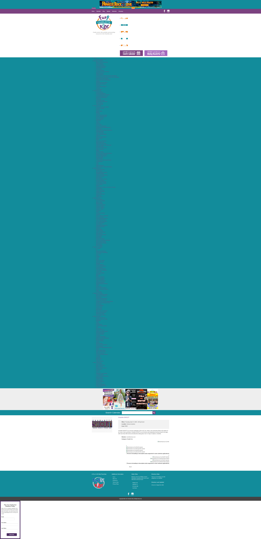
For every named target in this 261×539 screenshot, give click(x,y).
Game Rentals (99, 224)
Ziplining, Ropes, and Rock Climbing (104, 166)
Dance (97, 259)
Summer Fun (99, 383)
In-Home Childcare (100, 70)
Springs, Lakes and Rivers (101, 154)
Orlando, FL (135, 484)
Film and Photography (101, 266)
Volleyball (98, 357)
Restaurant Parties (100, 238)
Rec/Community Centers (101, 147)
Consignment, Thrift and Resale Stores (104, 301)
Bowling (98, 112)
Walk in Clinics (99, 196)
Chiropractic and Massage (101, 175)
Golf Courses (99, 128)
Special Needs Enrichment (102, 283)
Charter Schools (99, 63)
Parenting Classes (100, 279)
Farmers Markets (100, 305)
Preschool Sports (100, 340)
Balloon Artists (99, 202)
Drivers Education (100, 262)
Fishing (97, 122)
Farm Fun (98, 372)
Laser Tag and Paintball (101, 134)
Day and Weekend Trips (101, 116)
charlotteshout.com (130, 437)
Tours (97, 162)
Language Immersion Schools (102, 71)
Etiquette (98, 263)
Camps (95, 58)
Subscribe (11, 534)
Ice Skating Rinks (100, 374)
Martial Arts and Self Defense (102, 338)
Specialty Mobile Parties (101, 243)
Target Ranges (99, 158)
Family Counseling (100, 180)
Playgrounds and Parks (101, 143)
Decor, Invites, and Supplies (102, 215)
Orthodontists (99, 188)
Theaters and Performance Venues (103, 160)
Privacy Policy (116, 484)
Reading (98, 81)
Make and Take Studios (101, 137)
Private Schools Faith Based (102, 78)
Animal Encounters (100, 108)
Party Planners (99, 233)
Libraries (98, 135)
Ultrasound (98, 195)
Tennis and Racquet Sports (102, 354)
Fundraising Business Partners (102, 94)
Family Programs (100, 264)
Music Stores (99, 309)
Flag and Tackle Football (101, 325)
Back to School (99, 366)
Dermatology (99, 177)
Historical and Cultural (101, 268)
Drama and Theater (100, 260)
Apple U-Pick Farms (100, 365)
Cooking (98, 256)
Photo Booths (99, 236)
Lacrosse (98, 335)
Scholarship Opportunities (101, 82)
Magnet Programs (100, 73)
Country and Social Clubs (101, 115)
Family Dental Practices (101, 181)
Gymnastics (98, 328)
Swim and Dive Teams (101, 351)
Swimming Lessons (100, 353)
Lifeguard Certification (101, 336)
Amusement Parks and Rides (102, 107)
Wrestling (98, 359)
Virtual (97, 290)
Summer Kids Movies (100, 384)
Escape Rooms (99, 119)
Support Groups (99, 103)
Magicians (98, 228)
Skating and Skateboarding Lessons (104, 347)
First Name (3, 522)
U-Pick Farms (99, 387)
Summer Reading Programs (102, 289)
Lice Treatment (99, 184)
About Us (115, 478)
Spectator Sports (99, 151)
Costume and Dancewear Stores (103, 302)
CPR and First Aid (100, 176)
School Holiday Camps (101, 59)
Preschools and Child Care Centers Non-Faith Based (107, 77)
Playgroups (98, 98)
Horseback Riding (100, 334)
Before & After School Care (102, 62)
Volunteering (99, 291)
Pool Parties (98, 237)
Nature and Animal (100, 277)
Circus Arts (98, 253)
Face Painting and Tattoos (101, 218)
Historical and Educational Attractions (104, 130)
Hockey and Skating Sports (102, 331)
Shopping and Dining (97, 293)
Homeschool (99, 69)
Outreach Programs (100, 278)
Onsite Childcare (99, 74)
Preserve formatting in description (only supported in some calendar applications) (148, 453)
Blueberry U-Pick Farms (101, 368)
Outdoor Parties (99, 230)
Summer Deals (99, 380)
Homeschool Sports (100, 332)
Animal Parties (99, 199)
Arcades (98, 109)
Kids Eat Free (99, 308)
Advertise (114, 11)
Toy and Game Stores (101, 315)
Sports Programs (97, 316)
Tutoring (98, 88)
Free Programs (99, 267)
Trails (97, 164)
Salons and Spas (99, 149)
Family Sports (99, 324)
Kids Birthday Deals (100, 226)
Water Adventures (100, 165)
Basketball (98, 320)
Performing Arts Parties (101, 234)
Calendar (98, 11)
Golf (97, 327)
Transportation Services (101, 86)
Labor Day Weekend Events (102, 376)
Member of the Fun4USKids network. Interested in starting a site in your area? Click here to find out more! (140, 478)
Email (2, 516)
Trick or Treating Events (101, 385)
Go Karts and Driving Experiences (103, 127)
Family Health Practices (101, 183)
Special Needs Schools (101, 84)
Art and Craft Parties (100, 200)
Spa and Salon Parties (101, 241)
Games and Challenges (101, 126)
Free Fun (98, 123)
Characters (98, 210)
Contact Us (115, 480)
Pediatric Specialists (100, 191)
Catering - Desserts (100, 207)
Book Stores (98, 297)
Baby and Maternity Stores (102, 294)
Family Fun (130, 439)
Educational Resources (101, 66)
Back (130, 466)
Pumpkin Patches (100, 378)
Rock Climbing (99, 343)
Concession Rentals (100, 213)
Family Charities (99, 92)
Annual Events (99, 363)
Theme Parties (99, 245)
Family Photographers (101, 93)
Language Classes (100, 272)
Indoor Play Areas (100, 132)
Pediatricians (99, 192)
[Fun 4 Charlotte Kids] (104, 22)
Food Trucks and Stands (101, 221)
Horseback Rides (100, 131)
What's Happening (97, 362)
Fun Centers (99, 124)
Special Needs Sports (100, 350)
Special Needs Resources (101, 101)
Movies (97, 139)
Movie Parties (99, 229)
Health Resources (97, 168)
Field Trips (98, 120)
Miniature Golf (99, 138)
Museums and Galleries (101, 141)
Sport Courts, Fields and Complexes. (104, 153)
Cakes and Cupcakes (100, 204)
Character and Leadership (101, 252)
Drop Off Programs (100, 65)
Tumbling (98, 355)
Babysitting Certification (101, 251)
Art (96, 249)
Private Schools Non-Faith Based (103, 79)
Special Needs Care (100, 194)
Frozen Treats (99, 306)
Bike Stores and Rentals (101, 296)
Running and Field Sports (101, 344)
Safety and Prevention (101, 281)
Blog (104, 11)
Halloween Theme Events (101, 373)
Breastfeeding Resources (101, 172)
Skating (97, 150)
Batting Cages (99, 111)
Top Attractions (99, 161)
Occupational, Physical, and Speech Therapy (105, 187)
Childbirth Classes (100, 173)
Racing (97, 342)
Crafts (97, 257)
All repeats (140, 447)
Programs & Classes (97, 247)
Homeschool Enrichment (101, 270)
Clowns (97, 211)
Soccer (97, 349)
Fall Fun (98, 370)
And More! (135, 488)
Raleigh (133, 8)
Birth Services (99, 171)
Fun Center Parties (100, 222)
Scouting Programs (100, 282)
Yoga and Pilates (99, 361)
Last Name (3, 528)
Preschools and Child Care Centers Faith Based (106, 75)
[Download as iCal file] (163, 441)
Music (97, 275)
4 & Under (98, 248)
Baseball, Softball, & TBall (101, 319)
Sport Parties (99, 244)
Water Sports (99, 358)
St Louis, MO (135, 486)
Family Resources (97, 90)
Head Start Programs (100, 67)
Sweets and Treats (100, 313)
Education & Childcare (98, 60)
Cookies (98, 214)
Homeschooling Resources (102, 96)
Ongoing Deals (99, 377)
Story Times (98, 286)
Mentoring (98, 274)
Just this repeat (141, 448)
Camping (98, 113)
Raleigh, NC (135, 482)
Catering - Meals (99, 209)
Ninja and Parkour (100, 339)
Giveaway (121, 11)
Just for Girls (99, 271)
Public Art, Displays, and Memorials (103, 145)
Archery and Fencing (100, 317)
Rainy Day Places (100, 146)
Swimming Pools (99, 157)
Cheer (97, 321)
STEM (97, 285)
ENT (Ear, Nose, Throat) (101, 179)
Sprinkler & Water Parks (101, 156)
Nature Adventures (100, 142)
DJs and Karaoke (100, 217)
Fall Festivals (99, 369)
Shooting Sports (99, 346)
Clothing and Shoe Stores (101, 298)
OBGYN (98, 185)
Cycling (97, 323)
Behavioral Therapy (100, 169)
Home (93, 11)
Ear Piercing (98, 304)
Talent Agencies (99, 104)
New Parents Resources (101, 97)
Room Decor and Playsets (101, 310)
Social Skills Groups (100, 100)
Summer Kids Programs (101, 287)
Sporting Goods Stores (101, 312)
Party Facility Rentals (100, 232)
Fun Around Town (97, 105)
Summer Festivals (100, 381)
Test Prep (98, 85)
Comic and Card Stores (101, 300)
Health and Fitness (100, 330)
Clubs (97, 255)
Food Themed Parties (101, 219)
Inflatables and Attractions (101, 225)
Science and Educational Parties (103, 240)
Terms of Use (115, 482)
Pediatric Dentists (100, 190)
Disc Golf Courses (100, 118)
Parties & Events (97, 198)
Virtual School (99, 89)
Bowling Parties (99, 203)
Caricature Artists (100, 206)
